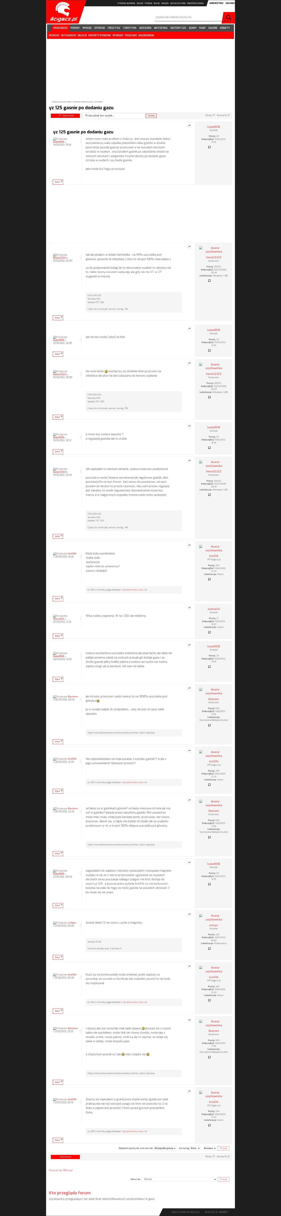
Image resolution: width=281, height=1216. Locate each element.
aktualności (68, 35)
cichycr (72, 922)
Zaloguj (230, 3)
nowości (54, 35)
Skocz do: (136, 1179)
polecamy (131, 35)
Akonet (223, 1212)
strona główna (126, 3)
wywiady (118, 35)
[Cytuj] (189, 126)
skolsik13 (58, 619)
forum (148, 3)
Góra (57, 182)
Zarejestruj (216, 3)
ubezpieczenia (195, 3)
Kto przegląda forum (70, 1193)
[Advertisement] (140, 67)
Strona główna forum (61, 102)
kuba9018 (58, 142)
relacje (82, 35)
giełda (165, 3)
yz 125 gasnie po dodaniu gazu (81, 108)
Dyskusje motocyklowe (83, 102)
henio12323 (59, 257)
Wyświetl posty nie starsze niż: (136, 1148)
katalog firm (177, 3)
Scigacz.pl (62, 12)
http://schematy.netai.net (134, 589)
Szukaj (229, 18)
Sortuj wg (184, 1148)
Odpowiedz (68, 115)
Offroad (98, 102)
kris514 (72, 553)
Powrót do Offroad (60, 1170)
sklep (140, 3)
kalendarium (146, 35)
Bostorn (73, 696)
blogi (157, 3)
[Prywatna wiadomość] (209, 147)
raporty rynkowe (100, 35)
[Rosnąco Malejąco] (210, 1148)
